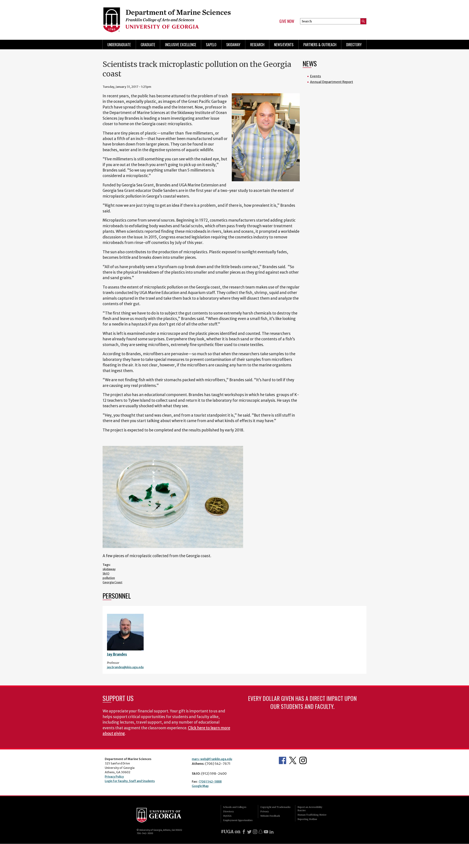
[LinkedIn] (271, 832)
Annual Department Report (331, 82)
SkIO (106, 573)
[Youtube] (266, 832)
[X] (249, 832)
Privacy (264, 811)
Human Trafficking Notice (312, 814)
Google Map (200, 786)
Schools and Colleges (234, 807)
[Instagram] (255, 832)
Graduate (148, 44)
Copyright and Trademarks (275, 807)
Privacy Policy (114, 776)
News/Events (283, 44)
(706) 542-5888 (210, 781)
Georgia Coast (112, 582)
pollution (109, 578)
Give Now (286, 21)
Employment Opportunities (238, 820)
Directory (354, 44)
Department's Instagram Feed (303, 760)
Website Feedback (270, 815)
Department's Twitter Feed (292, 760)
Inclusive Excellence (180, 44)
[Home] (167, 18)
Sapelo (211, 44)
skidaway (109, 569)
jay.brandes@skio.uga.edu (125, 667)
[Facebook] (244, 832)
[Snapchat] (260, 832)
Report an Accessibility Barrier (310, 809)
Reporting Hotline (307, 819)
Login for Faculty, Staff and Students (130, 781)
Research (257, 44)
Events (315, 76)
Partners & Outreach (319, 44)
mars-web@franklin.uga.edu (212, 759)
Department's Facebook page (282, 760)
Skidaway (233, 44)
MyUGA (227, 815)
